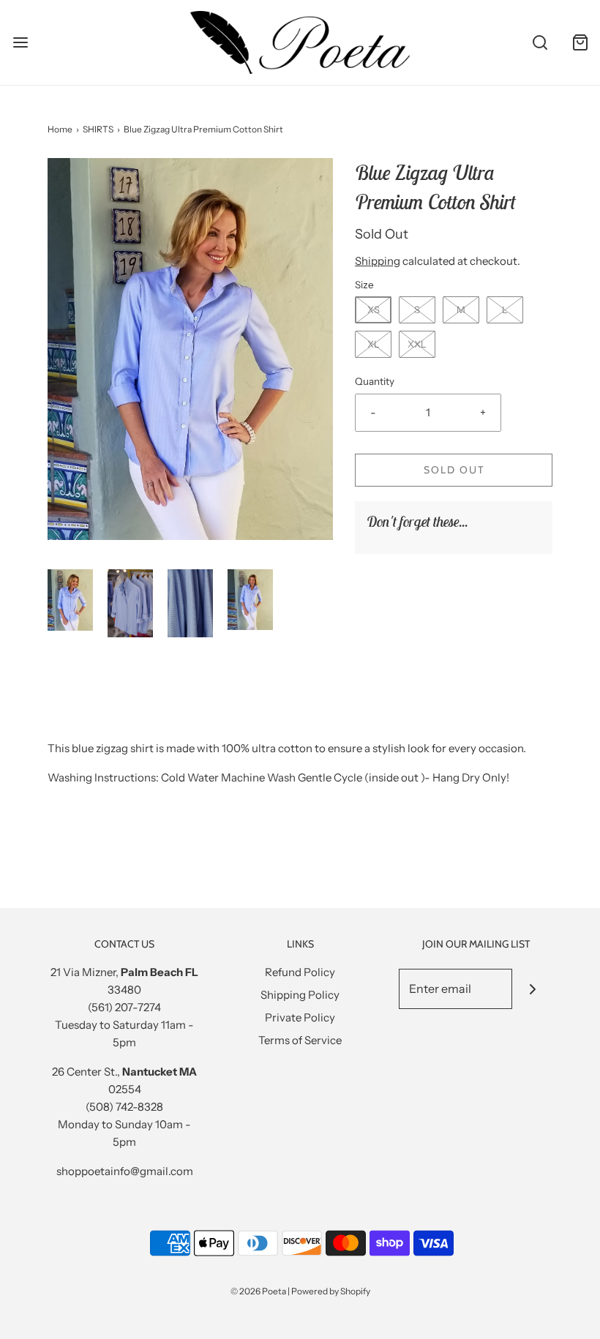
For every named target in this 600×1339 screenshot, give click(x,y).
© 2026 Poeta (258, 1291)
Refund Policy (300, 972)
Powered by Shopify (330, 1291)
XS (373, 309)
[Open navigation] (20, 42)
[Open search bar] (540, 42)
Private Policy (300, 1017)
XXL (417, 344)
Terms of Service (300, 1040)
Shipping (377, 261)
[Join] (532, 989)
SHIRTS (98, 129)
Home (60, 129)
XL (373, 344)
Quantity (374, 381)
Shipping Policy (300, 995)
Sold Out (454, 469)
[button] (70, 599)
